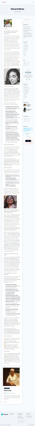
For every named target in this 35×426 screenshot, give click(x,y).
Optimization (26, 49)
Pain (27, 65)
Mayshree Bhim (8, 393)
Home (15, 11)
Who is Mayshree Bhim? (26, 26)
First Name (28, 130)
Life (28, 63)
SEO (24, 52)
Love (25, 65)
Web (24, 55)
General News (19, 11)
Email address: (28, 136)
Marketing (25, 48)
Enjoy (25, 118)
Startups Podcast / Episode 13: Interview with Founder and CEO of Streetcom (28, 36)
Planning (25, 93)
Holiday (25, 63)
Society (25, 96)
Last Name (28, 133)
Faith (28, 118)
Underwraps (7, 390)
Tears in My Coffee (29, 110)
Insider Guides (26, 46)
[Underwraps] (11, 377)
